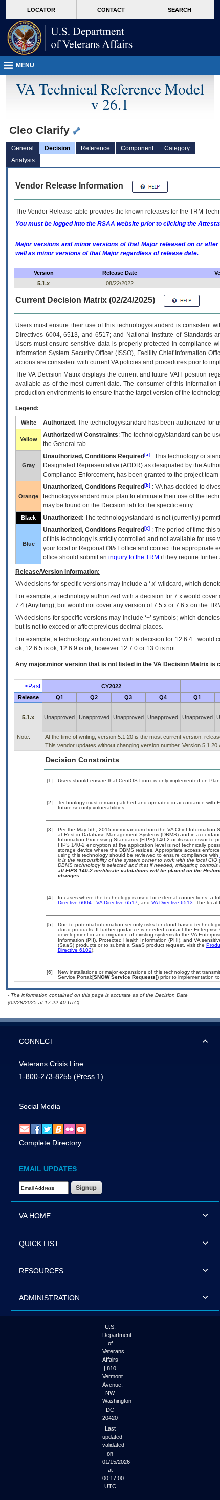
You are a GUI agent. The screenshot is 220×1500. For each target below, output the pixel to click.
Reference (95, 148)
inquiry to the (133, 557)
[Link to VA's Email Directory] (24, 1128)
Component (137, 148)
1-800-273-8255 (45, 1076)
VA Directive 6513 (172, 902)
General (22, 148)
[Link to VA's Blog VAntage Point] (58, 1128)
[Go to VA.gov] (70, 37)
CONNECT (36, 1041)
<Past (32, 686)
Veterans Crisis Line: (52, 1064)
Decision (57, 148)
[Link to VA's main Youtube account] (80, 1128)
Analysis (23, 160)
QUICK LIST (39, 1243)
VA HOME (35, 1216)
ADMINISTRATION (49, 1298)
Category (177, 148)
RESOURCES (41, 1271)
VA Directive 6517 (117, 902)
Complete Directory (50, 1143)
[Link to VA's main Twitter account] (47, 1128)
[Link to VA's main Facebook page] (35, 1128)
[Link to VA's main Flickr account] (69, 1128)
